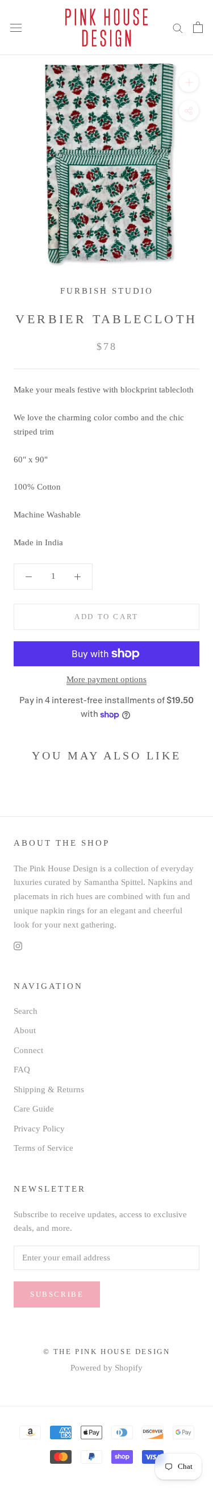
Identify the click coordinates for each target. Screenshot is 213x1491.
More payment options (106, 679)
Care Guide (34, 1108)
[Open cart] (198, 27)
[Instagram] (18, 945)
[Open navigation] (16, 27)
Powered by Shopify (106, 1367)
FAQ (22, 1069)
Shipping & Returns (49, 1089)
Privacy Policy (39, 1128)
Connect (28, 1050)
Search (25, 1011)
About (25, 1030)
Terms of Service (43, 1147)
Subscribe (56, 1294)
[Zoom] (189, 82)
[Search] (178, 27)
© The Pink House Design (106, 1351)
